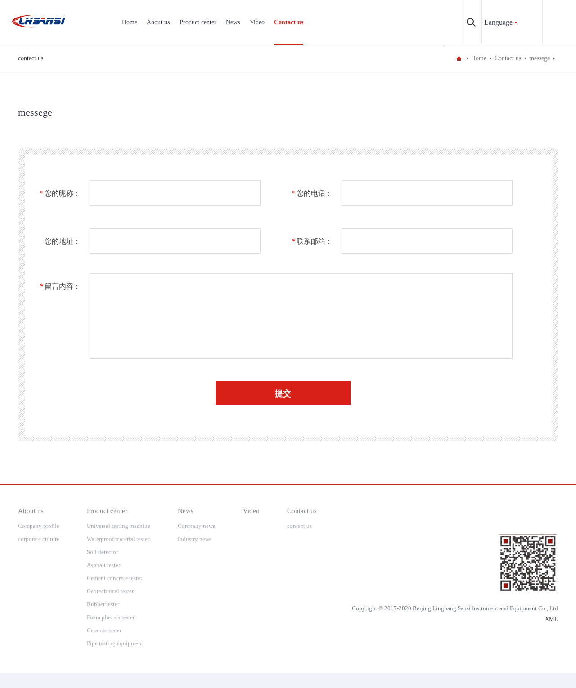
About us (158, 22)
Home (129, 22)
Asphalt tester (103, 565)
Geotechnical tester (110, 591)
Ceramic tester (104, 630)
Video (257, 22)
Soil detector (102, 552)
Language (498, 22)
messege (539, 58)
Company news (196, 526)
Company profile (38, 526)
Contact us (288, 22)
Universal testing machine (118, 526)
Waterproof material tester (118, 539)
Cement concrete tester (114, 578)
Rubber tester (103, 604)
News (233, 22)
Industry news (195, 539)
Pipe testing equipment (115, 643)
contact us (30, 58)
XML (551, 619)
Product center (198, 22)
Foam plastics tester (111, 617)
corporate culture (38, 539)
